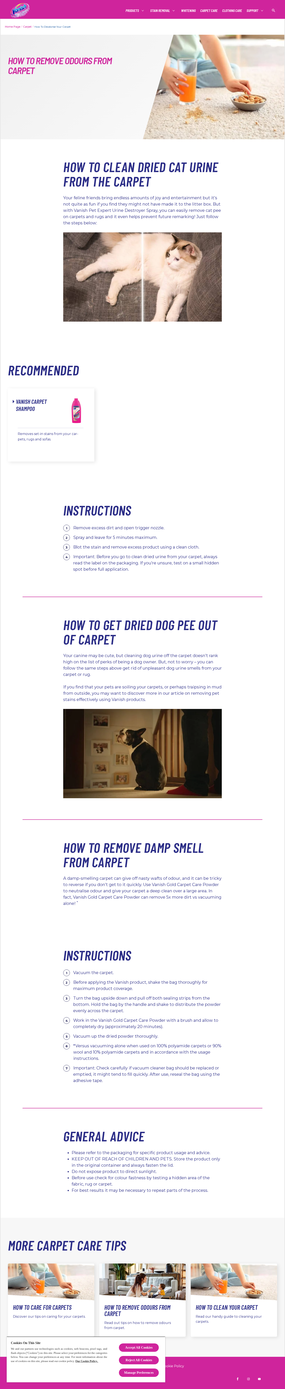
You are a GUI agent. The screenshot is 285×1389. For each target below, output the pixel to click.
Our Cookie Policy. (86, 1361)
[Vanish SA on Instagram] (248, 1379)
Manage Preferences (139, 1372)
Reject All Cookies (139, 1360)
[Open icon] (273, 10)
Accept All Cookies (139, 1347)
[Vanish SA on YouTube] (259, 1379)
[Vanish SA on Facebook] (237, 1379)
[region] (86, 1359)
